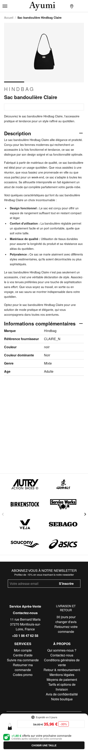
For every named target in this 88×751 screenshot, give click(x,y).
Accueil (8, 17)
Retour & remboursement (62, 669)
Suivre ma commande (23, 660)
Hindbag (19, 89)
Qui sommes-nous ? (61, 650)
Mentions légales (62, 674)
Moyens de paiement (62, 679)
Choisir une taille (44, 745)
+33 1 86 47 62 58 (25, 635)
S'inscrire (66, 583)
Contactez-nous (25, 612)
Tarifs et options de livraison (62, 687)
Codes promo (23, 674)
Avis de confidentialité (62, 694)
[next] (85, 514)
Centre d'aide (23, 655)
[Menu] (5, 6)
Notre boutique (62, 699)
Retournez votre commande (66, 629)
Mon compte (23, 650)
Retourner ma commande (23, 667)
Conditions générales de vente (62, 662)
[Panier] (84, 6)
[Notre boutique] (71, 6)
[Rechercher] (65, 6)
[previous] (3, 514)
